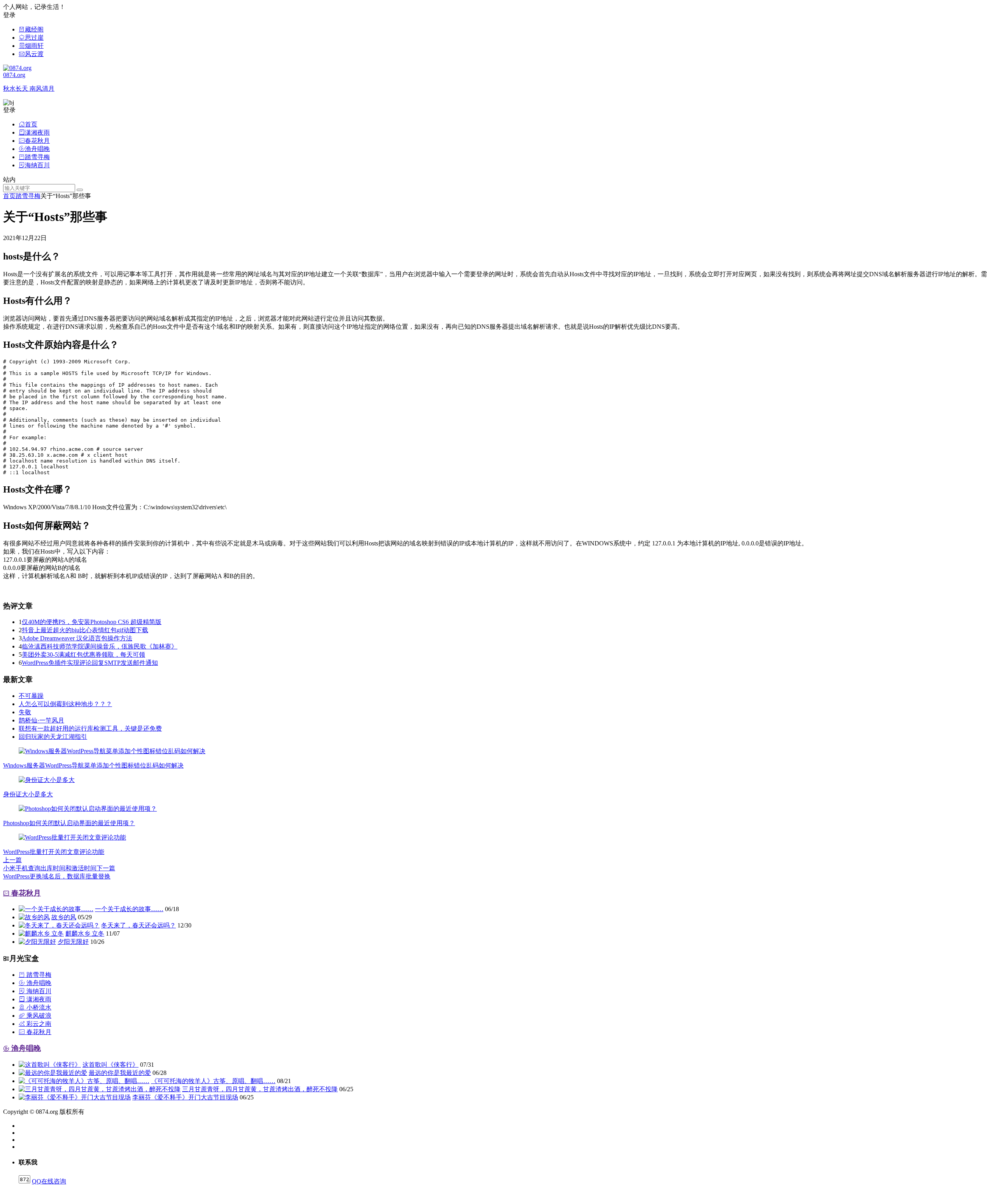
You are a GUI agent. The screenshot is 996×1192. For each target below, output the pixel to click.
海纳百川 (38, 991)
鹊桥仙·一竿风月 (41, 720)
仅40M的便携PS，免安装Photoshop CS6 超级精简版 (91, 622)
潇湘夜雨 (38, 999)
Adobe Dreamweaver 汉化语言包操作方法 (77, 638)
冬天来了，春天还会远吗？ (138, 925)
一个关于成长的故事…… (129, 909)
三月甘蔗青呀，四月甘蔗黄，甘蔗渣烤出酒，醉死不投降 (260, 1089)
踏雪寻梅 (28, 196)
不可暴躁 (31, 695)
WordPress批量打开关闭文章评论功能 (53, 851)
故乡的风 (63, 917)
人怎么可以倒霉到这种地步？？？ (65, 704)
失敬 (25, 712)
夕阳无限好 (73, 941)
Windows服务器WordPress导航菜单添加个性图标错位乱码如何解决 (93, 765)
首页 (9, 196)
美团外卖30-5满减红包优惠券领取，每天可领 (83, 654)
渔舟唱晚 (38, 983)
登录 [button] (9, 15)
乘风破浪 (38, 1015)
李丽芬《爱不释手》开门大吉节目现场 (185, 1097)
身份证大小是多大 (28, 794)
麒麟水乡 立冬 (84, 933)
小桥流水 (38, 1007)
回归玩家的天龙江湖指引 (53, 736)
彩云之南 (38, 1023)
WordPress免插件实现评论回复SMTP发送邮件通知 (90, 662)
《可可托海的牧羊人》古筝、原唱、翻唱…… (213, 1081)
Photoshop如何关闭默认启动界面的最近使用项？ (69, 823)
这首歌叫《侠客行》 (110, 1064)
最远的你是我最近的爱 (120, 1072)
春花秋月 (25, 893)
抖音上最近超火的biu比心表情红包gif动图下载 (85, 630)
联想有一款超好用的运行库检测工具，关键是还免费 (90, 728)
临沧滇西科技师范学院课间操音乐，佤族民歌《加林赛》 (99, 646)
